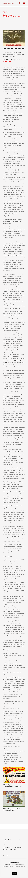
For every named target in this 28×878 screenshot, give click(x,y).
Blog (15, 849)
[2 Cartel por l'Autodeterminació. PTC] (14, 783)
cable (4, 320)
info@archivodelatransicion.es (11, 840)
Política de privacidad (17, 847)
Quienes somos (6, 847)
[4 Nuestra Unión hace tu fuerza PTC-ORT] (14, 806)
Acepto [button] (14, 873)
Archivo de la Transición (17, 452)
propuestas (17, 749)
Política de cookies (7, 849)
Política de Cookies (14, 862)
